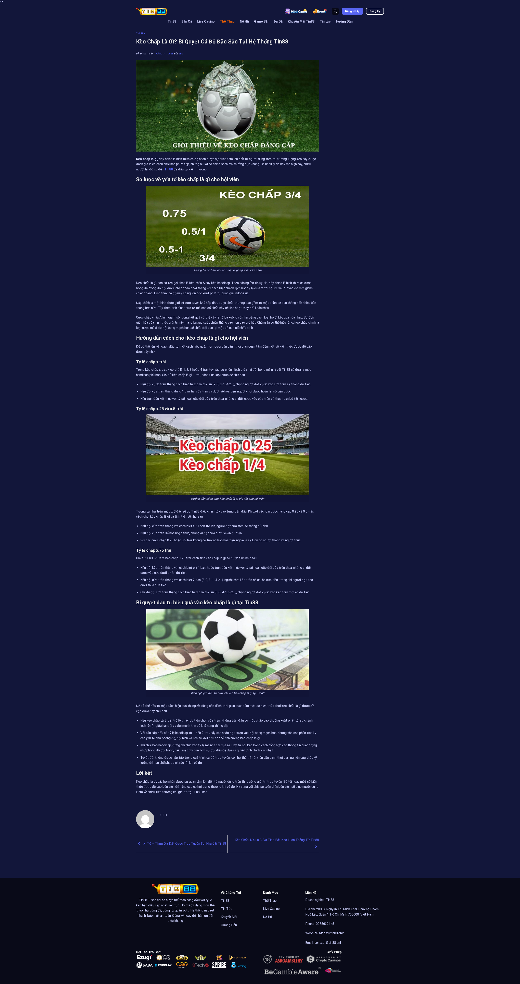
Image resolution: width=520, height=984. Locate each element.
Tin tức (325, 21)
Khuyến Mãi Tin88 (301, 21)
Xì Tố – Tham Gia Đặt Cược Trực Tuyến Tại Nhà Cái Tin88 (184, 844)
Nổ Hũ (244, 21)
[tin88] (151, 11)
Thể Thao (227, 21)
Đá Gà (278, 21)
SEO (181, 53)
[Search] (335, 11)
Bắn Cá (186, 21)
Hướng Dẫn (344, 21)
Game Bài (261, 21)
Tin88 (172, 21)
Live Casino (206, 21)
